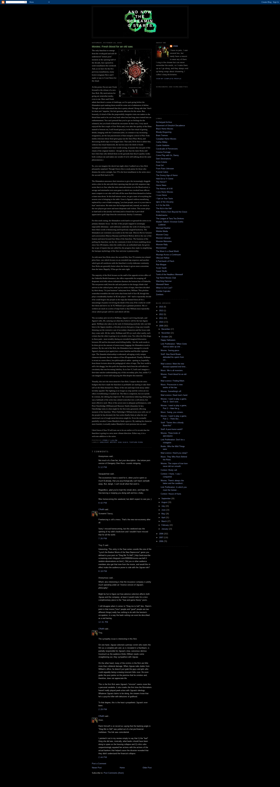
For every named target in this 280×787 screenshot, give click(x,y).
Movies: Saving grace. (170, 350)
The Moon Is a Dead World (167, 251)
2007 (161, 537)
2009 (161, 326)
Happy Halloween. (168, 340)
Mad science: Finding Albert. (173, 381)
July (163, 506)
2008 (161, 534)
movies (113, 442)
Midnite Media (162, 231)
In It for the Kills (163, 205)
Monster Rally (162, 244)
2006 (161, 541)
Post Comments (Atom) (114, 773)
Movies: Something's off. (171, 391)
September (166, 498)
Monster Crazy (162, 235)
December (166, 329)
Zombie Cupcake (163, 291)
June (163, 510)
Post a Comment (99, 763)
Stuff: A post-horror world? (172, 429)
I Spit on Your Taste (164, 198)
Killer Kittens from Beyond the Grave (171, 212)
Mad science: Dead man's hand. (174, 395)
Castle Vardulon (162, 145)
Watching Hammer (164, 281)
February (165, 525)
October (165, 337)
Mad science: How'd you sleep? (174, 453)
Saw (119, 442)
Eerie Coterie (161, 162)
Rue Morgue (161, 264)
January (165, 529)
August (164, 502)
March (164, 521)
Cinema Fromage (163, 152)
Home (122, 768)
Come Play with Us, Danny (167, 155)
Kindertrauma (161, 215)
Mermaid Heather (163, 228)
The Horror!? (161, 182)
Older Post (147, 768)
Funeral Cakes (162, 172)
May (163, 514)
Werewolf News (162, 284)
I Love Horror (161, 195)
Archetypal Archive (164, 122)
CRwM (101, 509)
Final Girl (160, 165)
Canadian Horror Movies (166, 139)
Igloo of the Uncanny (165, 202)
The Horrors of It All (164, 189)
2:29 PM (102, 709)
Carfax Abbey (161, 142)
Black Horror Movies (164, 129)
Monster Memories (164, 241)
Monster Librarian (163, 238)
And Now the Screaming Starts (140, 19)
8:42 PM (102, 503)
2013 (161, 310)
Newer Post (97, 768)
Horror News (161, 185)
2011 (161, 318)
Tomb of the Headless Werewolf (169, 274)
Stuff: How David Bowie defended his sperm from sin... (172, 357)
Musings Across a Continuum (168, 255)
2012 (161, 314)
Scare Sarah (161, 268)
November (166, 333)
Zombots (159, 294)
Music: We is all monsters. (172, 370)
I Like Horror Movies (164, 192)
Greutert (104, 442)
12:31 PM (103, 622)
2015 (161, 307)
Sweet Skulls (161, 271)
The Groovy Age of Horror (167, 175)
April (163, 517)
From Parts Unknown (165, 169)
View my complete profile (168, 78)
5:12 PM (102, 467)
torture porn (136, 442)
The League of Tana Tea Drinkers (170, 218)
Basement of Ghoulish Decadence (170, 125)
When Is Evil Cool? (164, 288)
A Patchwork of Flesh (165, 261)
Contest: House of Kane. (171, 494)
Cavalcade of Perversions (167, 149)
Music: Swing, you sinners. (172, 412)
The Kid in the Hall (164, 208)
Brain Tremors (162, 135)
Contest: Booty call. (169, 470)
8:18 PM (102, 571)
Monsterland (161, 248)
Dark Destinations (163, 159)
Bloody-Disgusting (163, 132)
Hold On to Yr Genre (164, 179)
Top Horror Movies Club (166, 278)
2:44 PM (102, 757)
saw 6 (125, 442)
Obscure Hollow (162, 258)
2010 (161, 322)
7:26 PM (102, 538)
